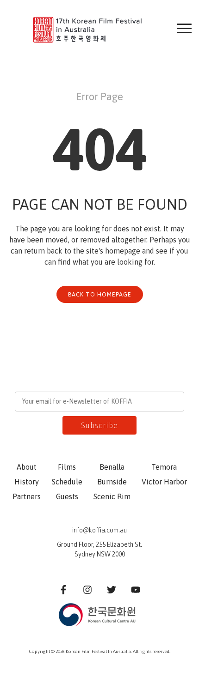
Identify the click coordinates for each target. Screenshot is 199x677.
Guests (67, 496)
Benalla (112, 467)
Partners (26, 496)
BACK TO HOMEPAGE (99, 294)
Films (67, 467)
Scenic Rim (112, 496)
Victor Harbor (164, 482)
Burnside (112, 482)
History (26, 482)
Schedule (67, 482)
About (27, 467)
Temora (164, 467)
